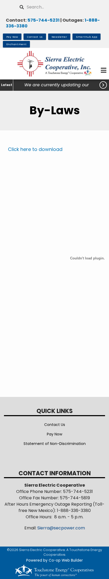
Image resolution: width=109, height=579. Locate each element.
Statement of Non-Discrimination (55, 443)
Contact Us (54, 424)
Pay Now (54, 434)
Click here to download (35, 149)
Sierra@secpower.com (61, 528)
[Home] (54, 64)
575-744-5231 (44, 20)
